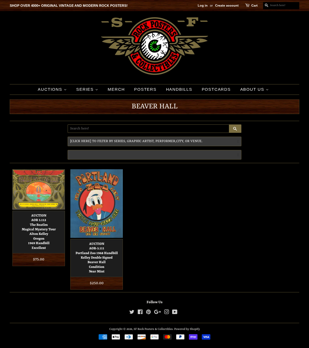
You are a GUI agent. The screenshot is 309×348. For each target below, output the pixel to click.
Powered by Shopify (187, 329)
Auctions (51, 89)
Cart (254, 5)
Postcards (216, 89)
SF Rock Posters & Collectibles (153, 329)
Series (85, 89)
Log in (203, 5)
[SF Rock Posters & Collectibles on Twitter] (131, 313)
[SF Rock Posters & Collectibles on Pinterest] (148, 313)
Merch (116, 89)
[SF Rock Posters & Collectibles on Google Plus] (157, 313)
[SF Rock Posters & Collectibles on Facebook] (140, 313)
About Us (253, 89)
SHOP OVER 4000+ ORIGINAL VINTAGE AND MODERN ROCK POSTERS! (69, 5)
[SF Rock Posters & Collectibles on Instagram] (166, 313)
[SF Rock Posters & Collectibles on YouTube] (174, 313)
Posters (145, 89)
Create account (227, 5)
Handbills (179, 89)
